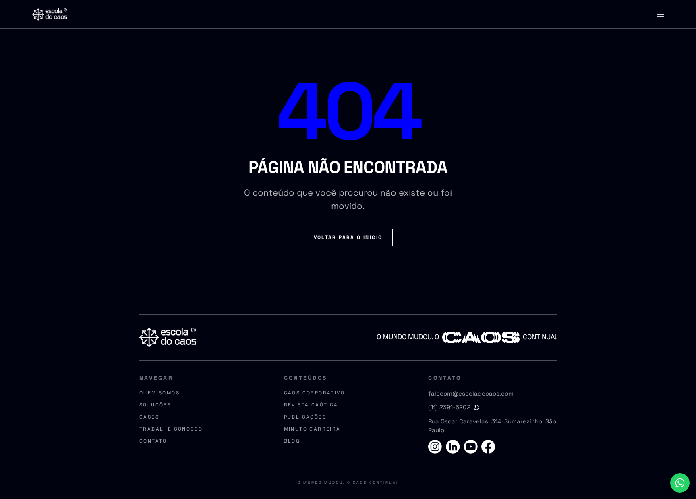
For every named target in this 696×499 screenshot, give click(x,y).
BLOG (292, 441)
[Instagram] (436, 447)
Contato (153, 441)
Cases (149, 417)
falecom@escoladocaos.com (471, 393)
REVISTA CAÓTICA (311, 405)
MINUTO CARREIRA (312, 429)
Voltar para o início (348, 237)
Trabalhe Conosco (171, 429)
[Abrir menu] (660, 14)
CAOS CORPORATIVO (314, 393)
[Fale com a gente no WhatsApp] (680, 483)
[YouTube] (470, 447)
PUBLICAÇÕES (305, 417)
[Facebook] (486, 447)
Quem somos (159, 393)
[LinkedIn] (453, 447)
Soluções (155, 405)
